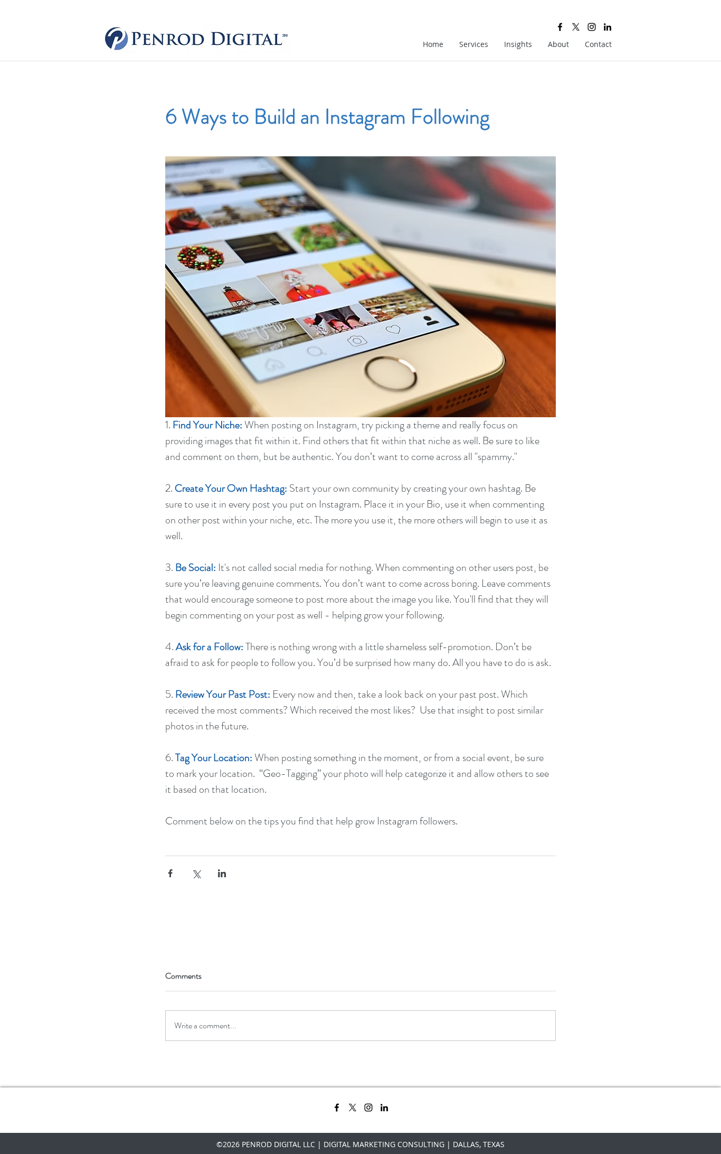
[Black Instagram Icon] (591, 27)
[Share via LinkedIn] (222, 873)
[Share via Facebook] (170, 873)
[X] (576, 27)
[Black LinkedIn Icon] (607, 27)
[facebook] (560, 27)
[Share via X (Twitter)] (196, 873)
